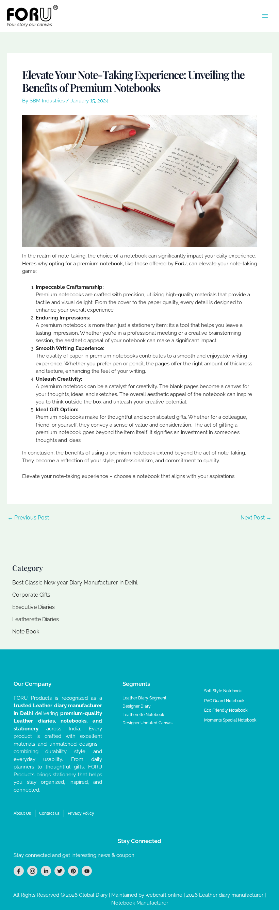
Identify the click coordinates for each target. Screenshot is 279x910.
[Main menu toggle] (265, 16)
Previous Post (28, 517)
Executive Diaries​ (33, 607)
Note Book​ (25, 631)
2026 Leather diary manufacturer (225, 895)
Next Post (256, 517)
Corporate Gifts (31, 595)
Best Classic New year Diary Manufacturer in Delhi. (75, 582)
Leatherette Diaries (35, 619)
